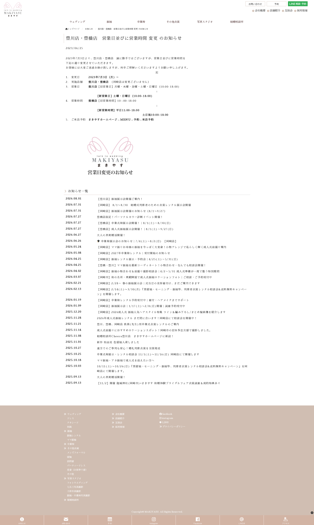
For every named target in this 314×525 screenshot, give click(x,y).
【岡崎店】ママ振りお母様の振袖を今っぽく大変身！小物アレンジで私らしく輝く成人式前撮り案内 (162, 247)
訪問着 (70, 461)
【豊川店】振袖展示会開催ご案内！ (120, 199)
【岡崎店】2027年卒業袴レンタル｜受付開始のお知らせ (133, 253)
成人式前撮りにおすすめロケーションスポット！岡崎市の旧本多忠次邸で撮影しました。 (154, 330)
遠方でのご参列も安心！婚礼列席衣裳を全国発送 (128, 348)
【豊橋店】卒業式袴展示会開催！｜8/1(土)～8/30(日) (134, 223)
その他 (70, 474)
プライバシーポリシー (173, 426)
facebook (167, 414)
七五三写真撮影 (75, 487)
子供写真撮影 (74, 491)
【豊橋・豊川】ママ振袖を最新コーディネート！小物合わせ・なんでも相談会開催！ (151, 265)
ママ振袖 (71, 440)
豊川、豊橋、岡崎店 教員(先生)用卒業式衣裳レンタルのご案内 (138, 324)
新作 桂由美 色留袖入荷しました (118, 342)
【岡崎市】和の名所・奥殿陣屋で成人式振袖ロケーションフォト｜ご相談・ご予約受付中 (154, 277)
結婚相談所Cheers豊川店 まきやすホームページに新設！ (135, 336)
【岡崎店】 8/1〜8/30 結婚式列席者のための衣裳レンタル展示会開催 (144, 205)
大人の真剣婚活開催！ (113, 235)
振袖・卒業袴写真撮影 (78, 495)
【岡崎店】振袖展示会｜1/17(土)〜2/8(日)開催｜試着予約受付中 (141, 306)
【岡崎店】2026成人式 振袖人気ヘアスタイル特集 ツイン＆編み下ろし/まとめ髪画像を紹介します (161, 312)
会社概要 (119, 414)
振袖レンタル (74, 435)
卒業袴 (70, 444)
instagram (167, 418)
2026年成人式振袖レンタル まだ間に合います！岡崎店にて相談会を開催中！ (147, 318)
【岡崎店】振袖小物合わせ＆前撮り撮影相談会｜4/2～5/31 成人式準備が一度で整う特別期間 (158, 271)
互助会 (118, 423)
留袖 (69, 457)
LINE (165, 422)
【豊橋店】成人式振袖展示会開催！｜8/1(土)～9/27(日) (135, 229)
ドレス (70, 418)
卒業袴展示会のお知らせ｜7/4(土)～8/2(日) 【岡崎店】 (139, 241)
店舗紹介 (119, 418)
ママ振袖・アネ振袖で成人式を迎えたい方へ (126, 360)
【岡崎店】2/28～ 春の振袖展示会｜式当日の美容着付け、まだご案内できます (148, 283)
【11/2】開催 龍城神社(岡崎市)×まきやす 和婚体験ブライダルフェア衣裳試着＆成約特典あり (158, 383)
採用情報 (119, 427)
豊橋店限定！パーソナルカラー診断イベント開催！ (130, 217)
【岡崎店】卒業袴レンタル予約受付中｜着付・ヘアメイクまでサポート (143, 300)
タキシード (72, 423)
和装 (69, 427)
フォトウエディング (77, 483)
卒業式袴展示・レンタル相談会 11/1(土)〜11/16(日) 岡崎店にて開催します (148, 354)
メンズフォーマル (76, 452)
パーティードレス (76, 465)
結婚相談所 (73, 500)
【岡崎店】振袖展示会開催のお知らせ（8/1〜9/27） (132, 211)
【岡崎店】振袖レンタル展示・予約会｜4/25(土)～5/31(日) (137, 259)
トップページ (73, 29)
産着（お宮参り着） (77, 470)
